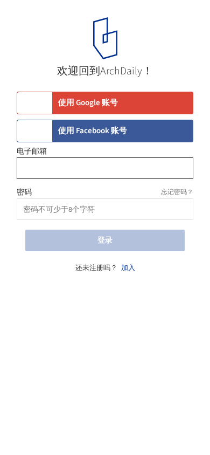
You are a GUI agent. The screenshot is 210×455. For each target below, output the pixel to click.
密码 (24, 192)
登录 (105, 240)
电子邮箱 (32, 151)
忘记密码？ (177, 192)
